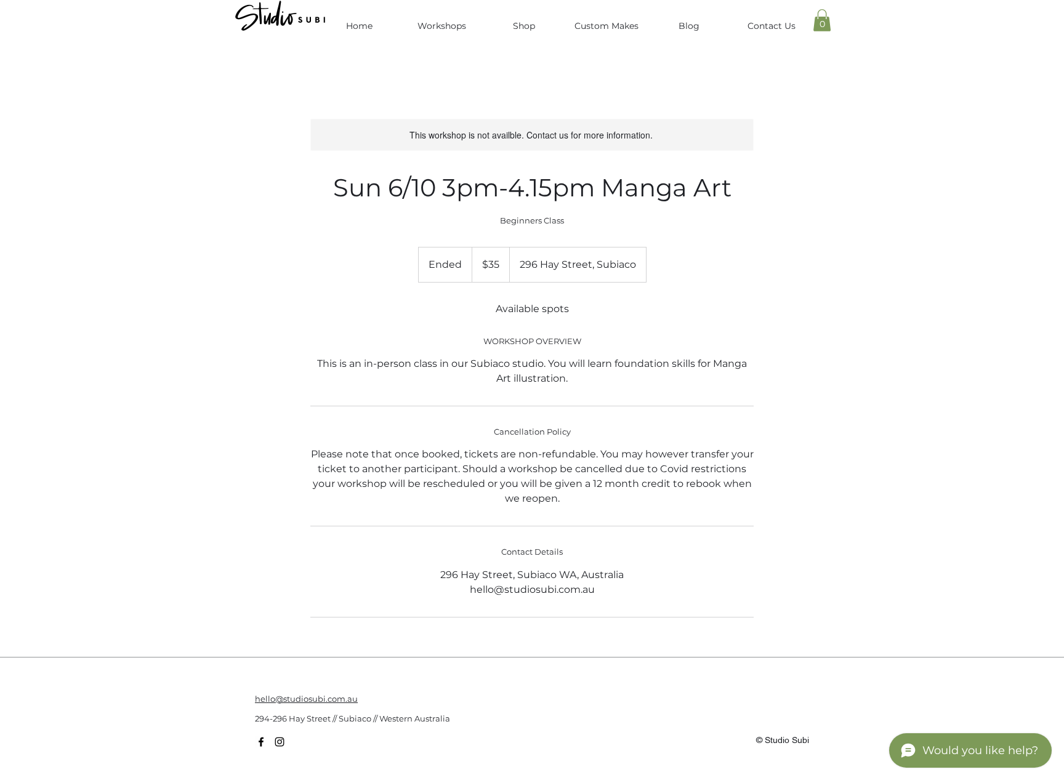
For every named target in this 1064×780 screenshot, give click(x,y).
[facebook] (261, 742)
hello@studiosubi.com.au (306, 699)
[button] (822, 20)
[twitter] (279, 742)
